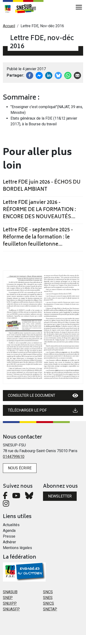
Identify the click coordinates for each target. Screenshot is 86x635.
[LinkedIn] (48, 75)
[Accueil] (27, 8)
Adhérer (9, 542)
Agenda (9, 530)
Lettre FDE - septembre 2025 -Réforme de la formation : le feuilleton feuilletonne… (38, 237)
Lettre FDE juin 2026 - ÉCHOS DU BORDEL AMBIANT (42, 186)
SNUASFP (11, 609)
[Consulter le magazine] (43, 327)
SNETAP (50, 609)
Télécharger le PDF (27, 410)
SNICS (48, 603)
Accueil (9, 26)
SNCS (48, 592)
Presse (9, 536)
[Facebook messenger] (39, 75)
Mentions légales (17, 547)
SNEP (8, 597)
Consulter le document (31, 395)
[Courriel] (77, 75)
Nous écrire (20, 468)
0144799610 (13, 456)
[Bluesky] (29, 497)
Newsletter (60, 496)
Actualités (11, 525)
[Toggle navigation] (79, 7)
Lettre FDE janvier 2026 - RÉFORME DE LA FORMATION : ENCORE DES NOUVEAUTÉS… (39, 210)
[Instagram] (6, 505)
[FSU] (7, 8)
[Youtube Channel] (16, 497)
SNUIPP (10, 603)
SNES (48, 597)
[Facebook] (29, 75)
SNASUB (10, 592)
